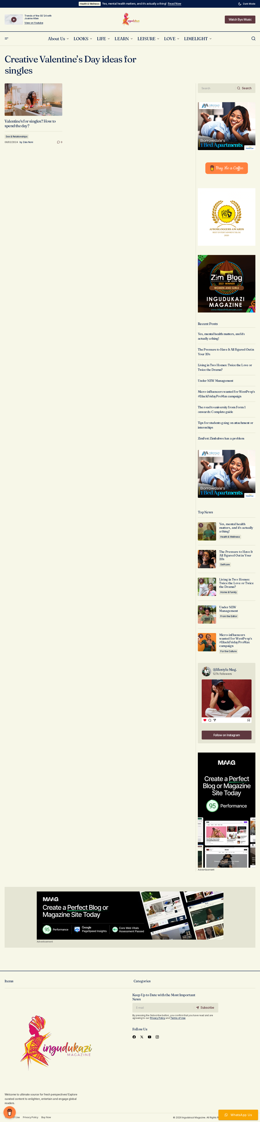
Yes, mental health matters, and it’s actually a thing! (134, 3)
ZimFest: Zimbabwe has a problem (221, 438)
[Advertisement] (226, 810)
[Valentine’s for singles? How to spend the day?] (33, 99)
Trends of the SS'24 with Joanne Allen (38, 17)
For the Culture (228, 651)
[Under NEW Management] (207, 614)
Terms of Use (178, 1018)
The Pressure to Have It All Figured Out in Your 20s (236, 555)
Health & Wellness (89, 3)
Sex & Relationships (16, 136)
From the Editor (228, 616)
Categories (142, 981)
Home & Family (228, 592)
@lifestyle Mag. (225, 669)
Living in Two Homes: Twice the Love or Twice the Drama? (236, 583)
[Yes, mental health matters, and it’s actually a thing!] (207, 531)
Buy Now (46, 1117)
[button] (246, 4)
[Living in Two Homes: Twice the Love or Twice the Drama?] (207, 587)
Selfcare (225, 564)
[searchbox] (216, 88)
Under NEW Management (215, 381)
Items (9, 981)
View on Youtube (33, 23)
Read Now (174, 3)
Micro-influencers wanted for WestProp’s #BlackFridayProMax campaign (235, 640)
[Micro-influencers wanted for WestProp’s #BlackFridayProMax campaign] (207, 642)
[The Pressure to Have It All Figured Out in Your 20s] (207, 559)
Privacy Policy (157, 1018)
